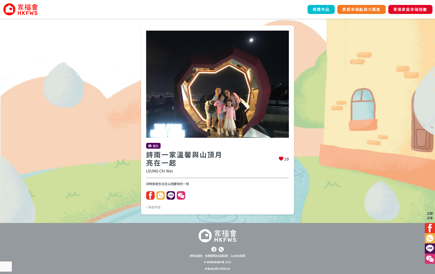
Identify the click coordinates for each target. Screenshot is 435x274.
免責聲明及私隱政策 (216, 255)
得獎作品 (321, 9)
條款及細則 (196, 255)
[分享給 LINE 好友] (171, 195)
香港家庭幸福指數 (410, 9)
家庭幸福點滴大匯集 (361, 9)
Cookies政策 (238, 255)
